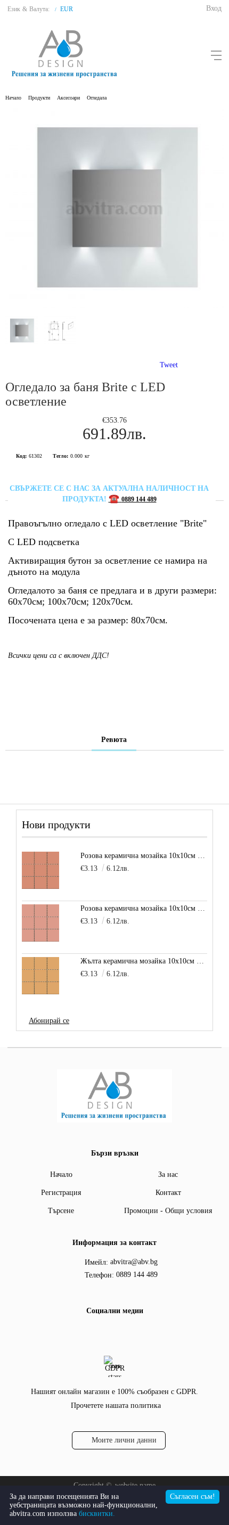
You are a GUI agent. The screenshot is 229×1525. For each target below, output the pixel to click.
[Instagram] (122, 1333)
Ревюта (114, 740)
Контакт (168, 1193)
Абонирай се (49, 1021)
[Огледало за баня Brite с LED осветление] (114, 306)
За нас (168, 1174)
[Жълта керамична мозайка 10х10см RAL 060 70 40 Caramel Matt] (40, 975)
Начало (13, 98)
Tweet (169, 365)
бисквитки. (97, 1514)
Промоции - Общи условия (168, 1211)
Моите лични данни (124, 1440)
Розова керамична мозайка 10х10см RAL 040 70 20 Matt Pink (143, 908)
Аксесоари (68, 98)
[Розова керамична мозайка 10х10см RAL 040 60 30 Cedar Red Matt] (40, 870)
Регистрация (61, 1193)
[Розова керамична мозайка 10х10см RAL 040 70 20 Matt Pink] (40, 923)
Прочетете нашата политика (116, 1405)
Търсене (61, 1211)
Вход (214, 8)
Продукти (39, 98)
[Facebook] (103, 1333)
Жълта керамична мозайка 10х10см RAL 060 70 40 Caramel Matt (143, 961)
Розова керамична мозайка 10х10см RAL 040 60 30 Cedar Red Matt (143, 856)
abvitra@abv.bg (134, 1262)
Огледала (97, 98)
